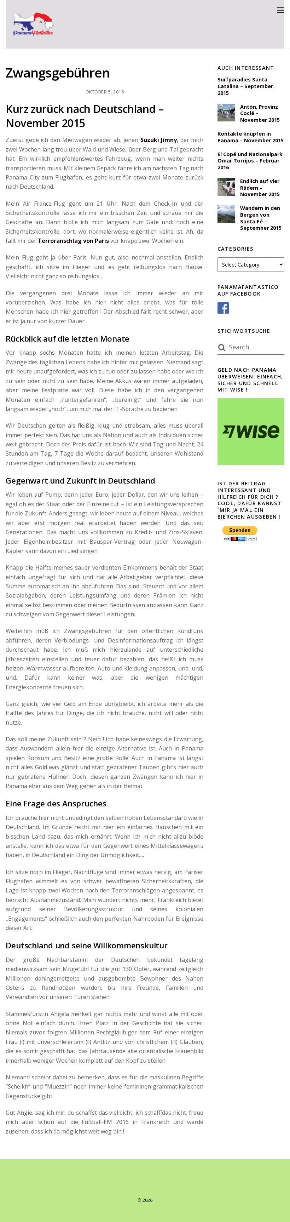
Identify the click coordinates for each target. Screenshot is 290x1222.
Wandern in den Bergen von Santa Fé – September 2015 (261, 218)
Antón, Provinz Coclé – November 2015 (260, 113)
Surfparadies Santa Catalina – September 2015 (245, 86)
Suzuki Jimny (158, 140)
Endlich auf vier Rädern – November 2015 (260, 188)
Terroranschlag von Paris (73, 241)
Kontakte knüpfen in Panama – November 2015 (251, 137)
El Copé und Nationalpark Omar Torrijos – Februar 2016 (250, 161)
